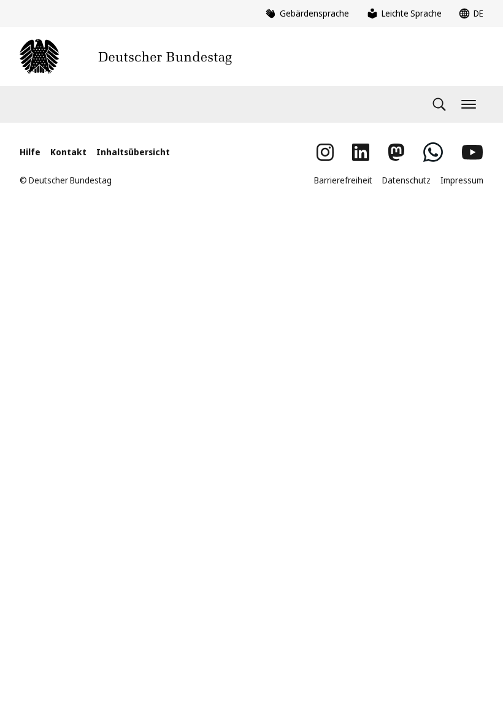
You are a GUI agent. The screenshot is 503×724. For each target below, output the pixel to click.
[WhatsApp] (433, 152)
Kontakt (68, 152)
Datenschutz (406, 180)
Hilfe (30, 152)
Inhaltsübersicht (133, 152)
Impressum (461, 180)
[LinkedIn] (360, 152)
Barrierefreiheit (343, 180)
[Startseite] (126, 56)
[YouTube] (472, 152)
